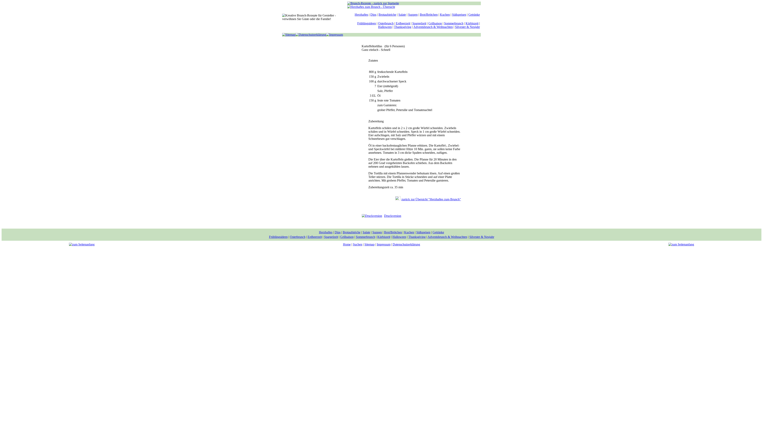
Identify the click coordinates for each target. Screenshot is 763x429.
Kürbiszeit (472, 23)
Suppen (413, 14)
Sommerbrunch (453, 23)
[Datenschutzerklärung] (310, 34)
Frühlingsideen (366, 23)
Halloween (385, 27)
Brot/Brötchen (429, 14)
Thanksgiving (402, 27)
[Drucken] (372, 215)
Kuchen (445, 14)
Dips (373, 14)
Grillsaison (435, 23)
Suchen (357, 244)
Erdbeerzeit (403, 23)
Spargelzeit (419, 23)
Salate (402, 14)
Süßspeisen (459, 14)
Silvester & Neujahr (467, 27)
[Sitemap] (288, 34)
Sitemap (369, 244)
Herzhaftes (361, 14)
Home (347, 244)
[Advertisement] (318, 102)
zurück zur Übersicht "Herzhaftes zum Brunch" (431, 199)
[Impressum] (334, 34)
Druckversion (392, 215)
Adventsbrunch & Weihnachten (433, 27)
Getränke (474, 14)
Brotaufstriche (387, 14)
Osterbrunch (386, 23)
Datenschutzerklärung (406, 244)
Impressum (383, 244)
